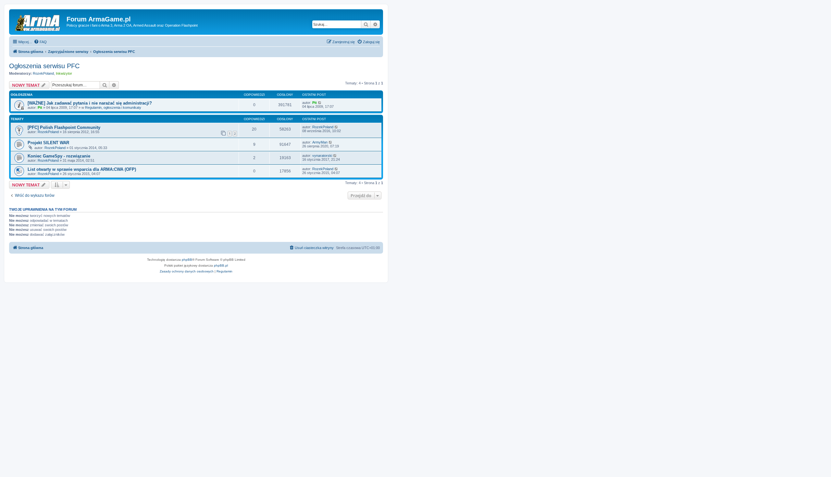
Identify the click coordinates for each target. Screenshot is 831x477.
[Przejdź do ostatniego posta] (320, 103)
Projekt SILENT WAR (48, 142)
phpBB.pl (221, 265)
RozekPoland (43, 73)
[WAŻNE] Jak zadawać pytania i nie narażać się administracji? (90, 103)
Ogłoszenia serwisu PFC (44, 65)
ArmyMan (320, 142)
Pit (40, 107)
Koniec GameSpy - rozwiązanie (59, 156)
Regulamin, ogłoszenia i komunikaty (113, 107)
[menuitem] (40, 42)
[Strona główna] (39, 21)
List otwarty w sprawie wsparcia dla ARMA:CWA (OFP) (82, 169)
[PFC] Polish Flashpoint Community (64, 127)
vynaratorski (322, 155)
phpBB (187, 259)
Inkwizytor (64, 73)
